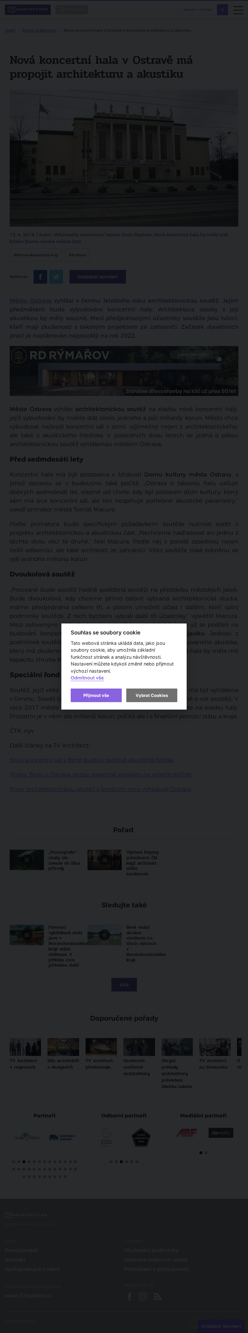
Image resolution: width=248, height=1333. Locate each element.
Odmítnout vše (87, 678)
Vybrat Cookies (152, 695)
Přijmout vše (96, 695)
